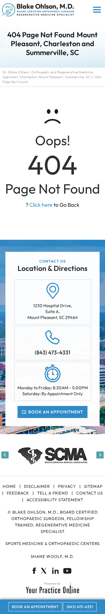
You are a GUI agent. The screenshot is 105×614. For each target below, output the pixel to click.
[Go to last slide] (5, 455)
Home (9, 486)
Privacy (67, 486)
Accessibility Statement (55, 499)
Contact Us (89, 493)
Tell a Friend (52, 493)
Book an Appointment (55, 412)
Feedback (18, 493)
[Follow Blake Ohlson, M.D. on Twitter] (44, 571)
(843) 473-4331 (52, 352)
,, (52, 311)
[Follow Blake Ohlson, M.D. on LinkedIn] (55, 571)
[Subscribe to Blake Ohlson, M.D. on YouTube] (67, 571)
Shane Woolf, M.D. (52, 556)
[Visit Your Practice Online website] (52, 588)
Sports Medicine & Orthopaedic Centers (52, 543)
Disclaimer (37, 486)
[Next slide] (100, 455)
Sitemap (93, 486)
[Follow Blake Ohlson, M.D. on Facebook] (34, 571)
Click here (40, 204)
